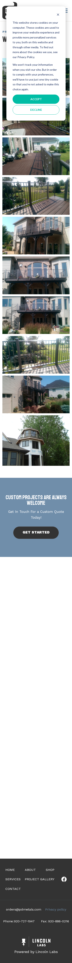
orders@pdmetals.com (23, 909)
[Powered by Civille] (36, 945)
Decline (36, 109)
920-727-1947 (24, 921)
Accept (36, 99)
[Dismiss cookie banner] (58, 15)
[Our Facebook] (64, 879)
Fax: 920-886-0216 (55, 921)
